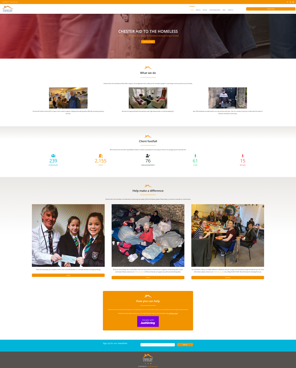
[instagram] (290, 2)
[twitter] (293, 2)
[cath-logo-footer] (148, 354)
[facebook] (287, 2)
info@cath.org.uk (14, 2)
